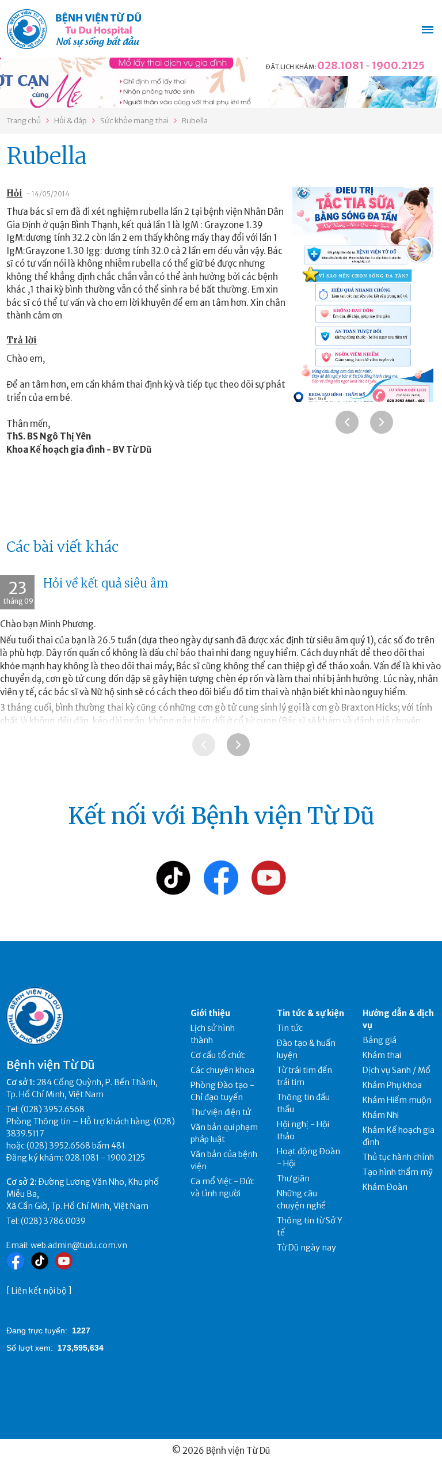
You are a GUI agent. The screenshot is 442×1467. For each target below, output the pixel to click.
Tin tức (290, 1028)
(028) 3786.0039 (53, 1221)
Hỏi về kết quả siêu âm (105, 583)
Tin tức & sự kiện (310, 1013)
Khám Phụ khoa (392, 1085)
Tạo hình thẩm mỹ (398, 1172)
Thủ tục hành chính (398, 1157)
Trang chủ (23, 121)
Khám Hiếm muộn (397, 1100)
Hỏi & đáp (70, 121)
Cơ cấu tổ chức (217, 1055)
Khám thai (382, 1055)
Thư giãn (293, 1178)
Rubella (195, 121)
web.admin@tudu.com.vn (79, 1245)
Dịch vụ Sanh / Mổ (396, 1070)
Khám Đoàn (385, 1187)
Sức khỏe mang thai (134, 121)
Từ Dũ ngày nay (306, 1247)
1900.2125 (398, 65)
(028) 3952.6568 (53, 1109)
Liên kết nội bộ (39, 1291)
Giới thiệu (210, 1013)
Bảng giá (380, 1040)
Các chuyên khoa (222, 1070)
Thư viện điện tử (220, 1112)
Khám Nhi (381, 1115)
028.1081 (340, 65)
